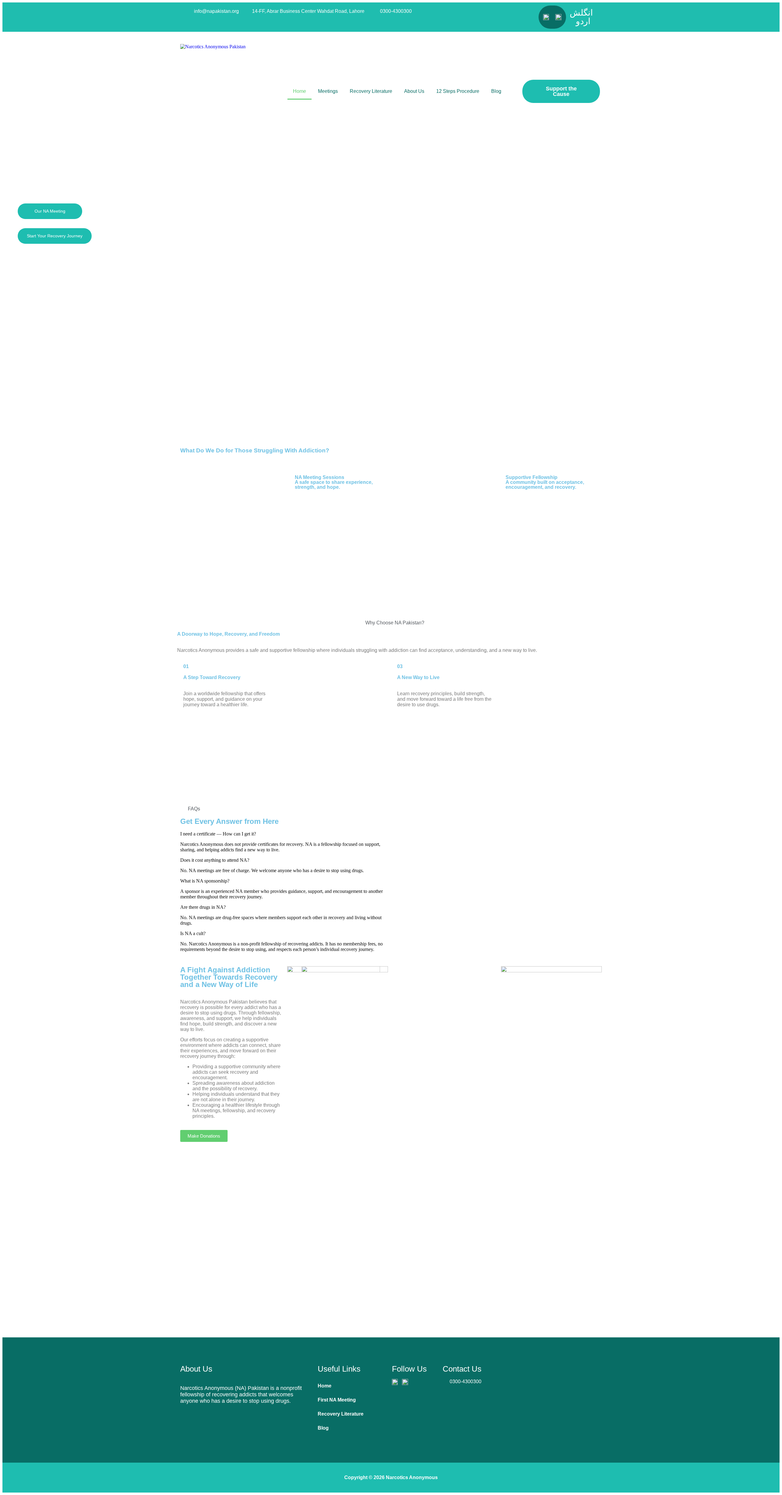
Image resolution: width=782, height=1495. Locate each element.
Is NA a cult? (193, 933)
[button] (391, 427)
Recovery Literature (371, 91)
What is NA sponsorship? (204, 880)
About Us (414, 91)
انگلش (581, 12)
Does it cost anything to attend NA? (214, 860)
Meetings (328, 91)
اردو (583, 21)
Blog (496, 91)
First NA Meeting (337, 1399)
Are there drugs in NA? (203, 907)
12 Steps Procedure (457, 91)
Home (299, 91)
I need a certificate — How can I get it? (218, 833)
